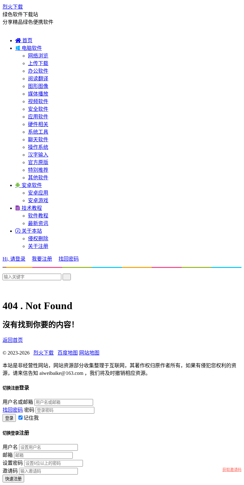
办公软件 (38, 71)
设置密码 (13, 463)
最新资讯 (38, 223)
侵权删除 (38, 238)
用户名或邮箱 (18, 402)
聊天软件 (38, 139)
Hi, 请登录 (14, 259)
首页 (23, 40)
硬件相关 (38, 124)
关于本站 (28, 231)
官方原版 (38, 162)
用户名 (10, 447)
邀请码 (10, 471)
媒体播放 (38, 93)
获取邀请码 (231, 470)
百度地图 (68, 352)
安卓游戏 (38, 200)
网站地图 (89, 352)
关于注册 (38, 246)
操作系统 (38, 147)
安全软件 (38, 109)
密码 (29, 410)
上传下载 (38, 63)
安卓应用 (38, 193)
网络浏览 (38, 55)
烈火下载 (13, 7)
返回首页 (13, 340)
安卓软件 (28, 185)
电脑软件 (28, 48)
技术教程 (28, 208)
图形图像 (38, 86)
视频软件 (38, 101)
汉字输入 (38, 154)
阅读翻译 (38, 78)
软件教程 (38, 215)
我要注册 (42, 259)
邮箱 (8, 455)
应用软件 (38, 116)
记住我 (31, 418)
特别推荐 (38, 170)
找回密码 (68, 259)
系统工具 (38, 132)
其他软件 (38, 177)
